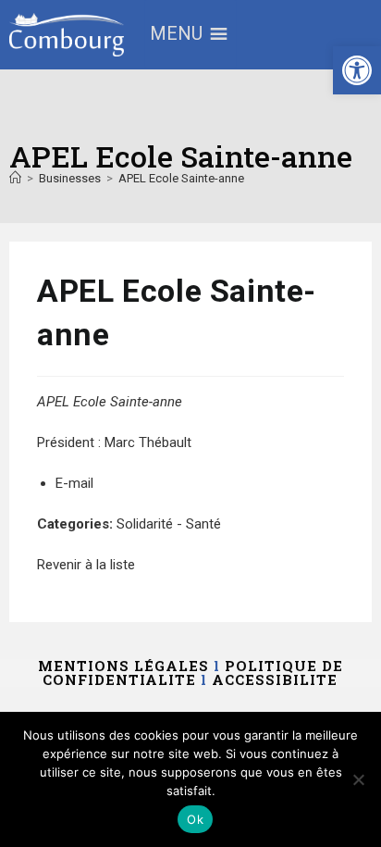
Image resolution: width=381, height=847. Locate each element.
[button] (357, 70)
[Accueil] (15, 178)
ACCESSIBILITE (275, 679)
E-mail (74, 483)
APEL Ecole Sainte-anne (181, 178)
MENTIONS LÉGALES (123, 665)
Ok (195, 819)
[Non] (358, 779)
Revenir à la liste (86, 564)
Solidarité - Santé (169, 524)
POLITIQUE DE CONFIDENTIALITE (193, 672)
